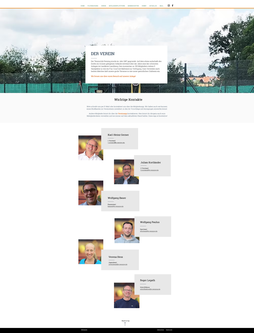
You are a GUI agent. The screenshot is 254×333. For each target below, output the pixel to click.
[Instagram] (168, 5)
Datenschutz (160, 330)
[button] (103, 4)
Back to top (125, 321)
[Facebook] (172, 5)
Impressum (169, 330)
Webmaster (84, 330)
